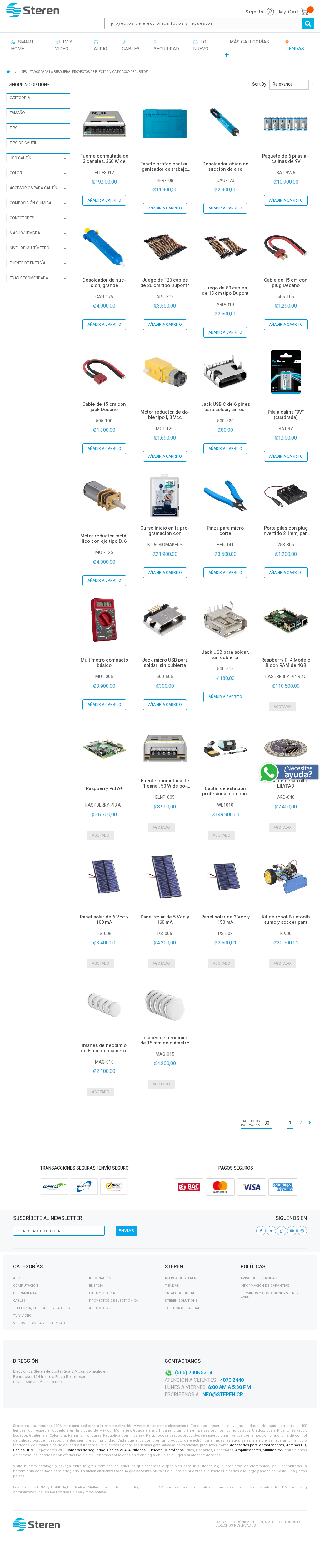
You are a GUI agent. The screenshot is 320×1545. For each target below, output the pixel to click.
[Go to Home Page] (8, 72)
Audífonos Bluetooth (145, 1450)
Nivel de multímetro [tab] (29, 248)
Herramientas (26, 1293)
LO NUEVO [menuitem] (200, 45)
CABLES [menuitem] (131, 45)
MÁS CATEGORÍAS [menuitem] (249, 41)
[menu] (160, 48)
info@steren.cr (222, 1394)
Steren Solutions (181, 1300)
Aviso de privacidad (259, 1278)
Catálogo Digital (180, 1293)
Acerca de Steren (181, 1278)
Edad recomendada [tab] (29, 278)
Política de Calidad (183, 1308)
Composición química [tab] (30, 203)
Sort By (259, 84)
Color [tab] (16, 173)
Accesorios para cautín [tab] (33, 188)
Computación (25, 1285)
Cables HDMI (24, 1450)
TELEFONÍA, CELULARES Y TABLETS (41, 1308)
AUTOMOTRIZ (100, 1308)
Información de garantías (265, 1285)
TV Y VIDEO (22, 1315)
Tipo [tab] (14, 128)
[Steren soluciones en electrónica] (32, 10)
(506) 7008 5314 (193, 1372)
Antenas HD (296, 1445)
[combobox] (212, 23)
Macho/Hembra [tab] (25, 233)
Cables (19, 1300)
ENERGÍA (96, 1285)
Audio (18, 1278)
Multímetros (273, 1450)
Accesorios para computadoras (257, 1445)
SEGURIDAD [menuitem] (166, 45)
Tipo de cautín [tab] (24, 143)
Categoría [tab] (20, 98)
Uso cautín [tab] (20, 158)
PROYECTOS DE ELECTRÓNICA (113, 1300)
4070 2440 (231, 1380)
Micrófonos (174, 1450)
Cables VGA (117, 1450)
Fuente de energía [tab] (27, 263)
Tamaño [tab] (17, 113)
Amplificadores (248, 1450)
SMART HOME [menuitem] (22, 45)
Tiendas (172, 1285)
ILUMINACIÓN (100, 1278)
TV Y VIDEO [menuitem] (63, 45)
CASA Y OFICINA (102, 1293)
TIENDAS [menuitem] (294, 45)
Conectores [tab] (22, 218)
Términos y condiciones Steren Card (270, 1295)
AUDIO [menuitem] (100, 45)
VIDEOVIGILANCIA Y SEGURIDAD (39, 1323)
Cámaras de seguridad (86, 1450)
